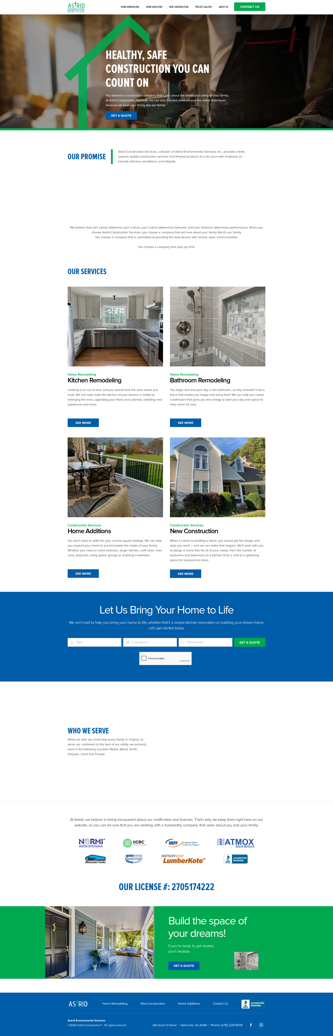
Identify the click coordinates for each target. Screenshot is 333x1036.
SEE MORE (83, 423)
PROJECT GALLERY (203, 7)
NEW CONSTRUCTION (178, 7)
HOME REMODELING (130, 7)
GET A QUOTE (121, 115)
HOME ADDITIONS (154, 7)
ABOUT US (223, 7)
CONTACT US (249, 7)
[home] (76, 6)
